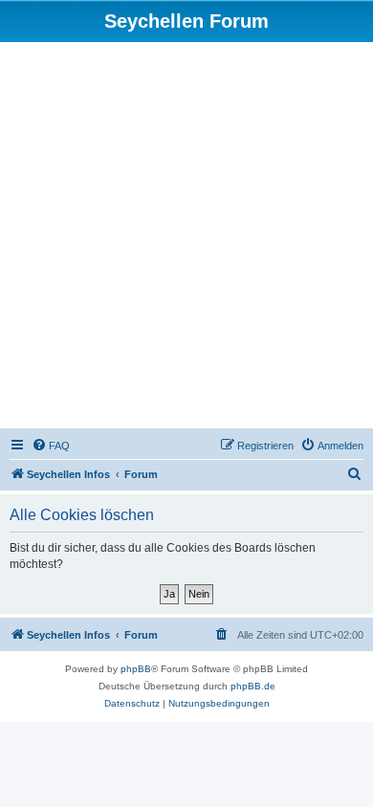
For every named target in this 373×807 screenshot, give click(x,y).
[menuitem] (51, 445)
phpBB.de (252, 686)
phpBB (136, 669)
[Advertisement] (186, 238)
